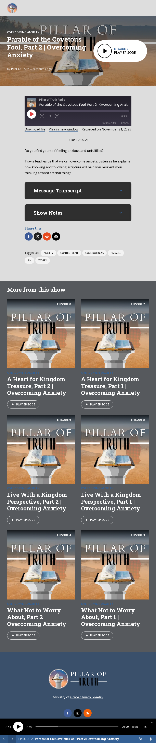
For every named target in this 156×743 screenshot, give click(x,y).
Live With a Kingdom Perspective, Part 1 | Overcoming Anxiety (111, 501)
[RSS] (87, 713)
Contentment (69, 253)
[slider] (77, 726)
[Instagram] (78, 713)
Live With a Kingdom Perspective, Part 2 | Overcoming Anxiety (37, 501)
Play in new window (63, 129)
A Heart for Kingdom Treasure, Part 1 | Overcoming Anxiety (110, 385)
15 (8, 727)
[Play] (18, 727)
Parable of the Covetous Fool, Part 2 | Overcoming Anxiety (77, 739)
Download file (35, 129)
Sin (29, 260)
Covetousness (94, 253)
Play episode (25, 404)
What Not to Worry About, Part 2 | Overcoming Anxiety (36, 617)
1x (49, 116)
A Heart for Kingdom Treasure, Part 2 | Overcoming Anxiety (36, 385)
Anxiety (48, 253)
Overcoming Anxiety (23, 32)
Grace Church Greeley (86, 697)
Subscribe (109, 122)
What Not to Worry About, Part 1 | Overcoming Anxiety (110, 617)
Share (125, 122)
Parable (116, 253)
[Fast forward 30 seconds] (57, 116)
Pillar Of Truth (20, 69)
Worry (42, 260)
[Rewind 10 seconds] (42, 116)
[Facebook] (68, 713)
